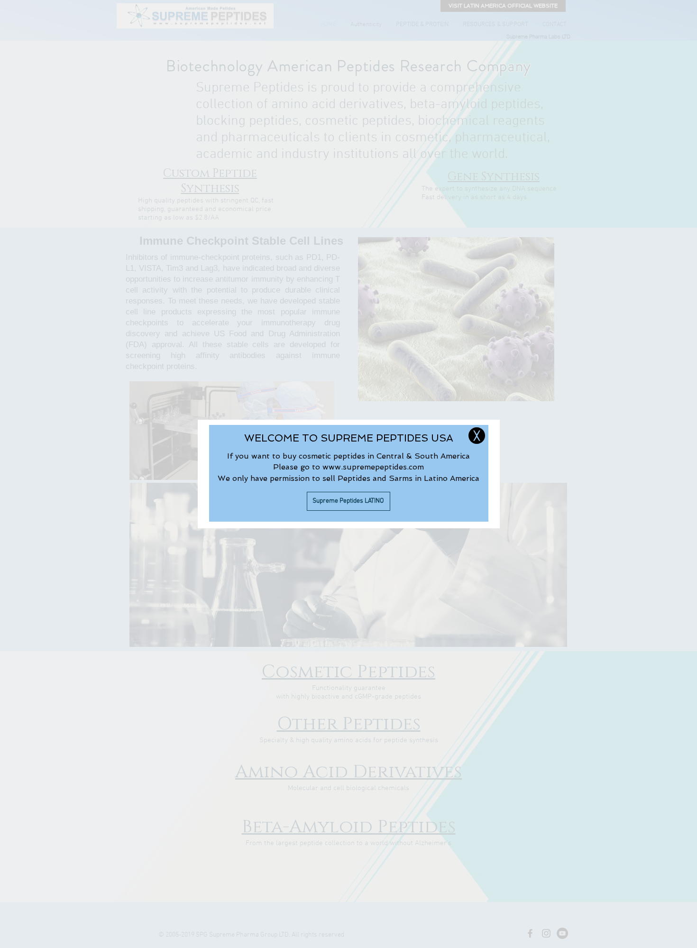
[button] (476, 435)
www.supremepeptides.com (373, 466)
